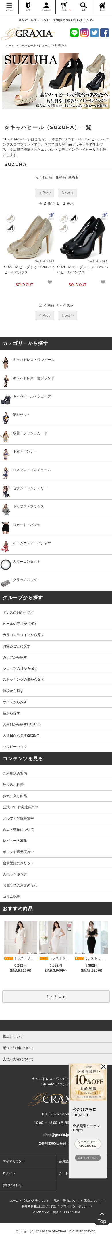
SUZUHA (60, 45)
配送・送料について (67, 1200)
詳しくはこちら (88, 1157)
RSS (66, 1212)
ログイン (9, 1173)
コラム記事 (11, 897)
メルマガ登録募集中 (18, 818)
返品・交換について (18, 830)
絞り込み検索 (13, 785)
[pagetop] (56, 1025)
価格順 (61, 177)
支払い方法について (36, 1200)
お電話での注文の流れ (20, 885)
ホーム (10, 45)
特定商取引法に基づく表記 (39, 1206)
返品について (92, 1200)
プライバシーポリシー (75, 1206)
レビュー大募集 (15, 841)
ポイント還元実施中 (18, 852)
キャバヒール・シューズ (34, 45)
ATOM (76, 1212)
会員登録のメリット (18, 863)
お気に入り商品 (15, 796)
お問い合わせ (12, 1185)
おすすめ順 (43, 177)
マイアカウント (14, 1161)
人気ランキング (15, 874)
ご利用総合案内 (15, 774)
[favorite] (50, 282)
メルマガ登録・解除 (45, 1212)
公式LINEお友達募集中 (20, 807)
